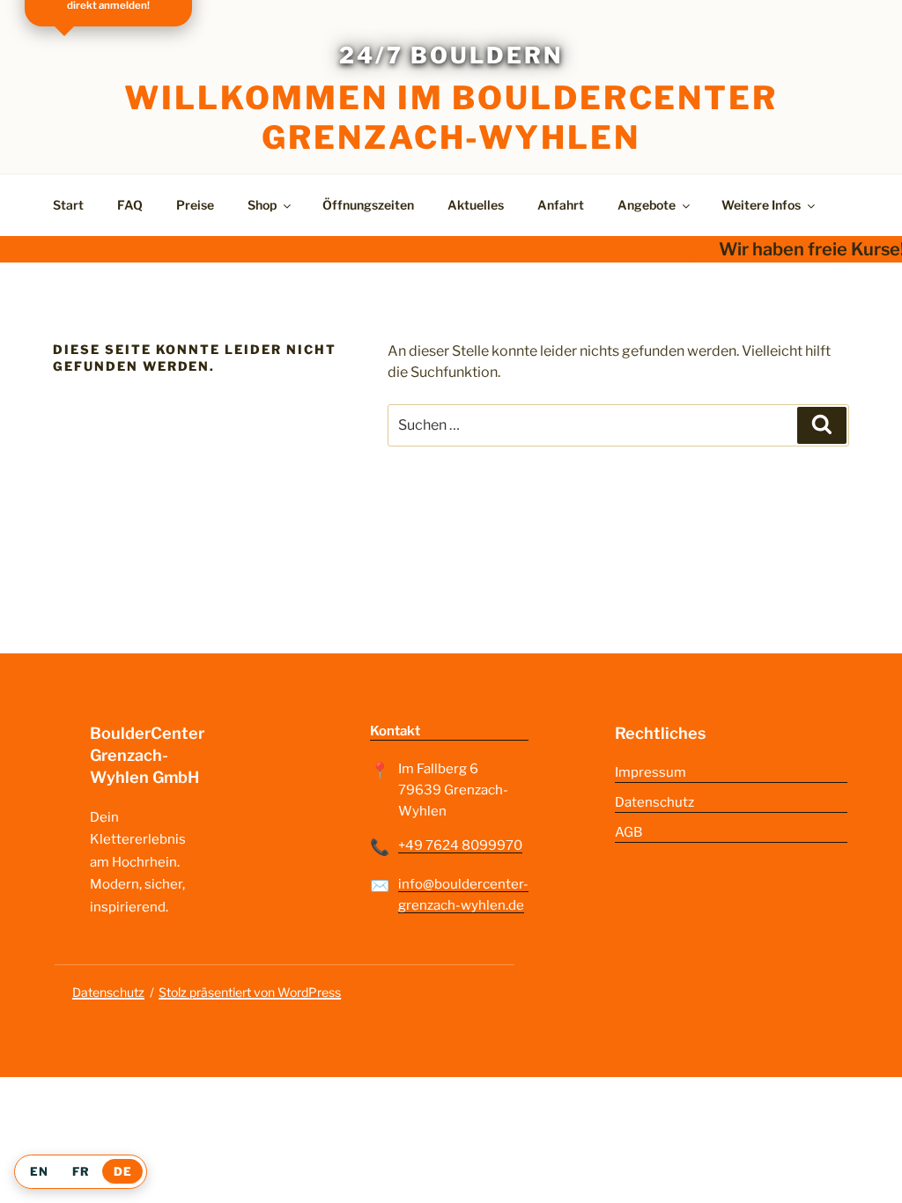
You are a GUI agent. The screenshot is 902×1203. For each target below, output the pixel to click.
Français (80, 1172)
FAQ (130, 204)
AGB (628, 832)
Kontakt (395, 731)
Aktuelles (475, 204)
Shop (262, 204)
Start (68, 204)
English (38, 1172)
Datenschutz (654, 802)
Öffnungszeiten (368, 204)
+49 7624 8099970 (460, 845)
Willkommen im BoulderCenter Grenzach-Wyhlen (451, 117)
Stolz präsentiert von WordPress (250, 992)
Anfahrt (560, 204)
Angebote (646, 204)
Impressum (650, 772)
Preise (195, 204)
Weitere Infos (761, 204)
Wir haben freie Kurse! (804, 249)
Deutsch (122, 1172)
